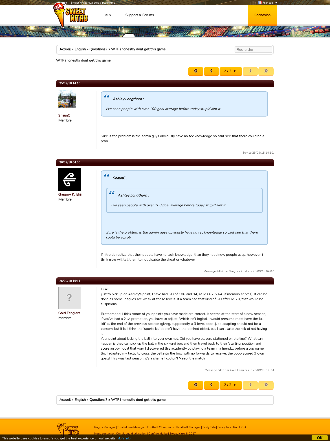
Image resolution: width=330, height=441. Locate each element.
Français (268, 3)
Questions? (98, 49)
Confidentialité (157, 434)
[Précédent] (211, 71)
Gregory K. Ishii (69, 194)
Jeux (107, 15)
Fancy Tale (224, 427)
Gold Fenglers (69, 313)
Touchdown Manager (131, 427)
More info (124, 438)
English (80, 49)
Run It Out (239, 427)
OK (320, 437)
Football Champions (160, 427)
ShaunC (64, 115)
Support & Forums (139, 15)
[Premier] (195, 71)
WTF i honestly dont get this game (138, 49)
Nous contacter (104, 434)
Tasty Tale (209, 427)
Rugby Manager (104, 427)
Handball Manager (188, 427)
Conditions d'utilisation (131, 434)
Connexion (263, 15)
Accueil (65, 49)
